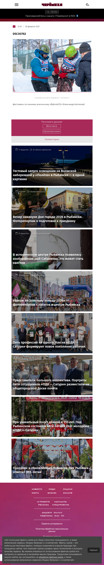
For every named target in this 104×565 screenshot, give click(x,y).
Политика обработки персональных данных (52, 530)
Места (35, 493)
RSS (62, 516)
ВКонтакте (58, 513)
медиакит (55, 98)
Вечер (56, 516)
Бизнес (52, 493)
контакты (65, 98)
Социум (67, 489)
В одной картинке (42, 150)
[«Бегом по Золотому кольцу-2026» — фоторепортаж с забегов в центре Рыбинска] (52, 309)
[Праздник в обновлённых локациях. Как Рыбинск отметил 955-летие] (52, 477)
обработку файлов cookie (51, 557)
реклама (43, 504)
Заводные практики (43, 317)
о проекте (43, 501)
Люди (52, 489)
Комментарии (52, 139)
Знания (67, 493)
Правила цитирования (52, 524)
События (37, 442)
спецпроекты (60, 504)
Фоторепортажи (39, 191)
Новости (37, 489)
